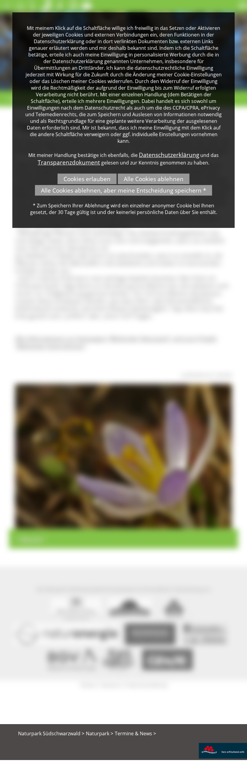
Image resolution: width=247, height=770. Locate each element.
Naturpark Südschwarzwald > (51, 733)
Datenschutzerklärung (169, 154)
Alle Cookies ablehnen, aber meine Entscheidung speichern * (123, 190)
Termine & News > (135, 733)
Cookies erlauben (87, 179)
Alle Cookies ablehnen (153, 179)
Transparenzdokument (69, 162)
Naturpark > (99, 733)
